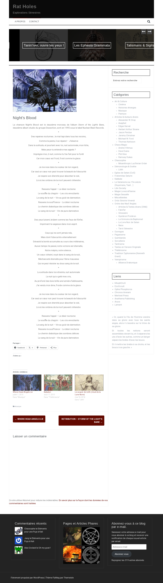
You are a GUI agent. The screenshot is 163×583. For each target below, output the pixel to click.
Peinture (122, 113)
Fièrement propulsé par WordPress (28, 577)
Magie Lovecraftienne (125, 191)
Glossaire (123, 213)
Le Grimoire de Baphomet (130, 219)
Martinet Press (122, 295)
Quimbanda (120, 238)
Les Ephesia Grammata (81, 45)
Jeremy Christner (126, 135)
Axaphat (122, 123)
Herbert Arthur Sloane (128, 129)
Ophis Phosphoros (123, 289)
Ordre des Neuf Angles (125, 203)
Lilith (120, 169)
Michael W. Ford (126, 138)
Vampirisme (120, 259)
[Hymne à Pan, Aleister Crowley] (72, 536)
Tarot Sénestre (125, 228)
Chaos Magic (121, 144)
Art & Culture (121, 101)
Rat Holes (25, 6)
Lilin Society (120, 188)
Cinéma (122, 104)
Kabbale (118, 179)
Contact (34, 21)
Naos (120, 225)
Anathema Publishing (125, 298)
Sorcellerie (120, 241)
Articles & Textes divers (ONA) (132, 207)
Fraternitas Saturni (123, 176)
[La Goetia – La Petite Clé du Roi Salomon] (91, 555)
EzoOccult (119, 286)
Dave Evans (123, 151)
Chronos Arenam (123, 292)
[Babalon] (58, 383)
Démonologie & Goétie (125, 166)
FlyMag (56, 577)
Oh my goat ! (45, 547)
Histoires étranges (127, 107)
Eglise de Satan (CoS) (125, 172)
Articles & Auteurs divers (126, 117)
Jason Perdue (125, 132)
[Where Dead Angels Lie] (27, 383)
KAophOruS (120, 283)
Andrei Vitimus (125, 148)
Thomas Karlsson (126, 141)
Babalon (47, 392)
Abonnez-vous (121, 554)
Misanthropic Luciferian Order (132, 163)
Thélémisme (120, 250)
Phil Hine (122, 154)
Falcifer (122, 210)
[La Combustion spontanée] (72, 555)
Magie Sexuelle (122, 194)
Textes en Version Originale (128, 247)
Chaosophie (120, 160)
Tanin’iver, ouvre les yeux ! (33, 45)
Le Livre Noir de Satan (128, 222)
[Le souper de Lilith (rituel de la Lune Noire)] (89, 383)
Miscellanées (121, 197)
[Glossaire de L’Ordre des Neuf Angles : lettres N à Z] (91, 536)
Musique (18, 406)
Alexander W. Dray (127, 120)
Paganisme (120, 234)
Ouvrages (119, 231)
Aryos (117, 301)
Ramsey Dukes (125, 157)
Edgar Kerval (124, 126)
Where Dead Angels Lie (23, 392)
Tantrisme (119, 244)
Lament (118, 304)
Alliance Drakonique (127, 262)
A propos (20, 21)
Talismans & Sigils (130, 45)
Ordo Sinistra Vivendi (125, 200)
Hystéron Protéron (127, 216)
